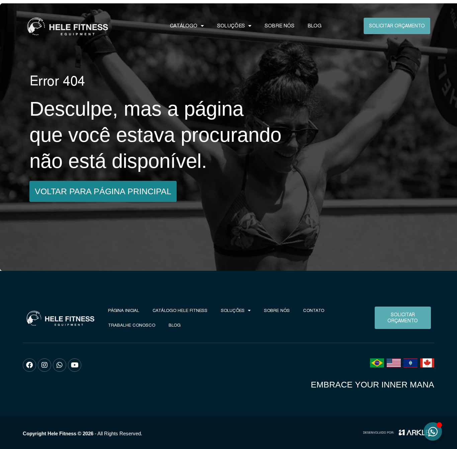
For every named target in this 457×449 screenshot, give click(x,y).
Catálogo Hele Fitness (180, 310)
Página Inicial (123, 310)
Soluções (231, 25)
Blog (315, 25)
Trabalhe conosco (131, 325)
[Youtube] (74, 365)
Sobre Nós (279, 25)
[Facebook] (29, 365)
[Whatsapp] (59, 365)
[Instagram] (44, 365)
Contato (313, 310)
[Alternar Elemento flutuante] (433, 431)
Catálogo (183, 25)
